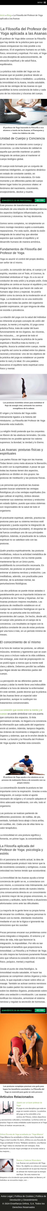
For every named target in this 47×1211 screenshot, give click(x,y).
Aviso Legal (7, 1196)
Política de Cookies (24, 1196)
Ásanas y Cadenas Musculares (28, 1160)
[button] (40, 2)
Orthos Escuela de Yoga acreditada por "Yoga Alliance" (21, 1134)
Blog (9, 15)
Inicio (2, 15)
